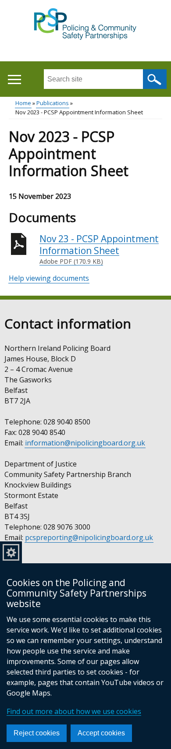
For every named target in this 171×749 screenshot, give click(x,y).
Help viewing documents (49, 278)
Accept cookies (101, 733)
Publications (52, 103)
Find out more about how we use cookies (74, 711)
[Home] (86, 24)
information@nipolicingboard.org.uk (85, 443)
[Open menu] (14, 79)
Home (23, 103)
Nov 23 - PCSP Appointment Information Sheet (99, 249)
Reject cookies (37, 733)
